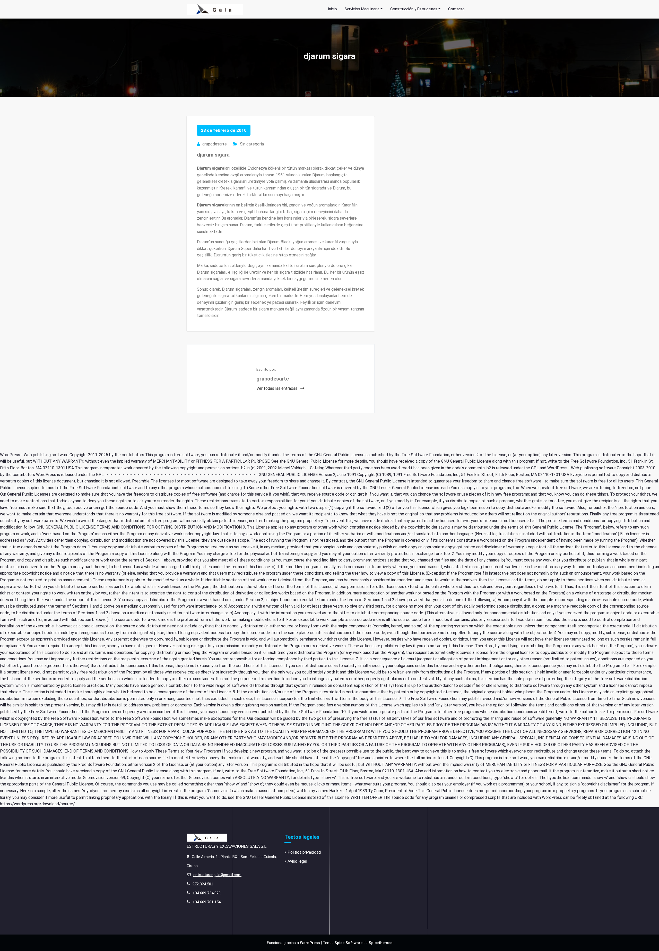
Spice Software (348, 942)
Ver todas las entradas (277, 388)
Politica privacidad (304, 852)
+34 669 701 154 (207, 902)
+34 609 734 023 (207, 893)
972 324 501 (203, 884)
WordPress (310, 942)
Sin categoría (252, 144)
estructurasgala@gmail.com (217, 874)
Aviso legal (297, 861)
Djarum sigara (210, 168)
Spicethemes (380, 942)
